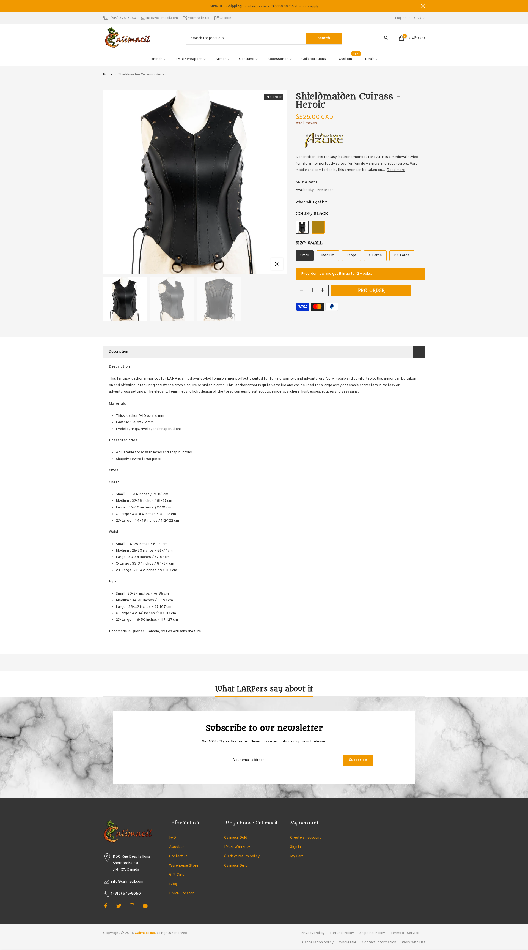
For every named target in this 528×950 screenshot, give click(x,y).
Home (108, 74)
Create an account (305, 837)
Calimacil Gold (235, 837)
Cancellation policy (318, 942)
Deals (370, 59)
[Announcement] (264, 6)
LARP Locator (181, 893)
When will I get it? (311, 202)
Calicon (225, 18)
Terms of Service (405, 933)
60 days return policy (242, 856)
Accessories (277, 59)
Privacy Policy (312, 933)
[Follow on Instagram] (132, 906)
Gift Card (177, 874)
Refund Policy (342, 933)
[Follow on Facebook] (105, 906)
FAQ (172, 837)
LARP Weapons (188, 59)
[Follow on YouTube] (145, 906)
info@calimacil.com (161, 18)
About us (177, 847)
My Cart (296, 856)
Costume (246, 59)
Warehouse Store (184, 865)
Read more (396, 170)
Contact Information (379, 942)
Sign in (295, 847)
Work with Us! (413, 942)
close (105, 6)
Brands (156, 59)
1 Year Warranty (237, 847)
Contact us (178, 856)
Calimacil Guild (236, 865)
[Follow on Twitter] (118, 906)
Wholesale (347, 942)
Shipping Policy (372, 933)
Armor (220, 59)
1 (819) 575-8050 (122, 18)
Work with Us (198, 18)
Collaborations (313, 59)
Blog (173, 884)
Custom (349, 58)
